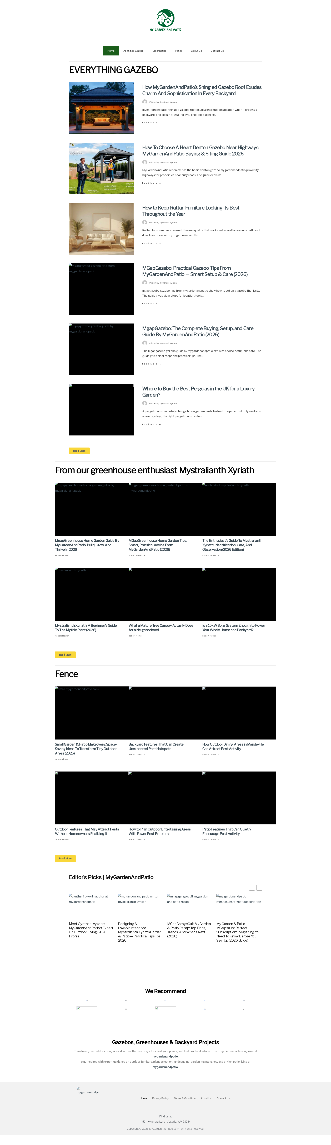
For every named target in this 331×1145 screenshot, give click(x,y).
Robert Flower (62, 555)
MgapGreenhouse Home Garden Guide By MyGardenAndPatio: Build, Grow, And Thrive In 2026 (87, 545)
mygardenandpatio (165, 1067)
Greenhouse (159, 50)
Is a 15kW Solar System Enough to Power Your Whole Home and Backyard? (233, 627)
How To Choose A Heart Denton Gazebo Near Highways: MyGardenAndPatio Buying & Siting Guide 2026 (200, 151)
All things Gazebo (133, 50)
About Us (196, 50)
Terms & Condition (184, 1098)
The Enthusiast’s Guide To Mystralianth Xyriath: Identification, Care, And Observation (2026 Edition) (232, 545)
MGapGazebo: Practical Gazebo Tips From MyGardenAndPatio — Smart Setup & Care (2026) (195, 271)
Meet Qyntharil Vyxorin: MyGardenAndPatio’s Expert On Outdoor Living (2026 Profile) (91, 930)
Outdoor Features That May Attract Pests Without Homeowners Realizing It (87, 831)
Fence (178, 50)
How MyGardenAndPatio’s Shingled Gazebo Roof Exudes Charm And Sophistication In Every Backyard (202, 90)
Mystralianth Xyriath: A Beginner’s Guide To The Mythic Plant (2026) (86, 627)
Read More (152, 123)
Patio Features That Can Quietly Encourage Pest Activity (226, 831)
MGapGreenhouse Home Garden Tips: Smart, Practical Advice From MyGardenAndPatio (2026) (158, 545)
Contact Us (217, 50)
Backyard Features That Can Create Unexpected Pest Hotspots (156, 746)
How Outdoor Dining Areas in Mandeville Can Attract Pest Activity (233, 746)
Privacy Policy (160, 1098)
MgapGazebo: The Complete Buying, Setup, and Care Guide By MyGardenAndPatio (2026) (197, 331)
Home (110, 50)
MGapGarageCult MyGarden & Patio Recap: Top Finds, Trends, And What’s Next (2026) (189, 930)
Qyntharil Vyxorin (168, 102)
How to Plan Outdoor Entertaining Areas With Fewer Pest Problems (160, 831)
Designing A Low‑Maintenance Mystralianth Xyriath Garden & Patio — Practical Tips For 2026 (140, 932)
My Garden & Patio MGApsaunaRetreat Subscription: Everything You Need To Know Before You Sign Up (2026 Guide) (238, 932)
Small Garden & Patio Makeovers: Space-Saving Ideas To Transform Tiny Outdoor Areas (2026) (86, 749)
